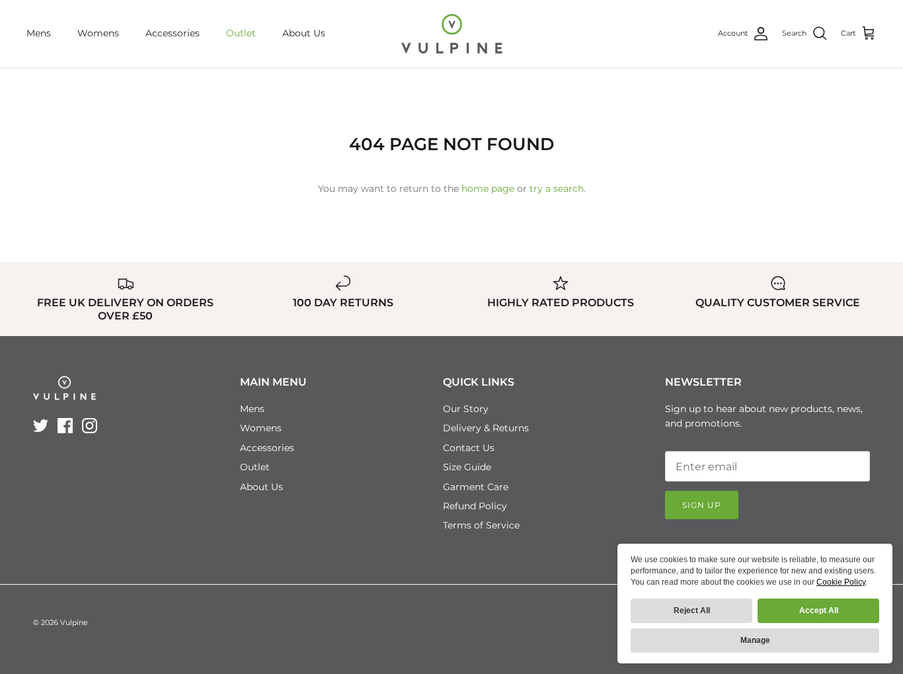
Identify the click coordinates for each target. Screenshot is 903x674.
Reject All (692, 610)
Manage (755, 640)
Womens (98, 33)
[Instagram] (89, 425)
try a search (557, 188)
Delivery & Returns (486, 428)
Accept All (818, 610)
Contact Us (468, 448)
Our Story (466, 409)
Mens (38, 33)
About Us (303, 33)
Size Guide (467, 467)
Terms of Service (481, 525)
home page (487, 188)
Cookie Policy (840, 582)
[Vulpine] (452, 33)
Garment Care (475, 487)
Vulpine (74, 622)
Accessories (172, 33)
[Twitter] (40, 425)
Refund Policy (475, 506)
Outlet (241, 33)
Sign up (701, 505)
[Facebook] (65, 425)
